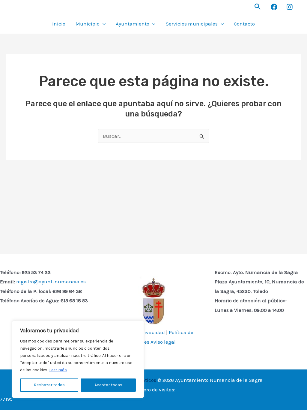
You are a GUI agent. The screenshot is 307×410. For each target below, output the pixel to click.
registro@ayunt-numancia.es (51, 282)
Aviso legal (163, 342)
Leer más (58, 369)
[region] (78, 359)
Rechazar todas (49, 384)
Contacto (244, 24)
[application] (103, 24)
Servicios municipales (192, 24)
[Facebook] (274, 7)
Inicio (58, 24)
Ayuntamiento (132, 24)
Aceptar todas (108, 384)
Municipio (88, 24)
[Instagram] (290, 7)
